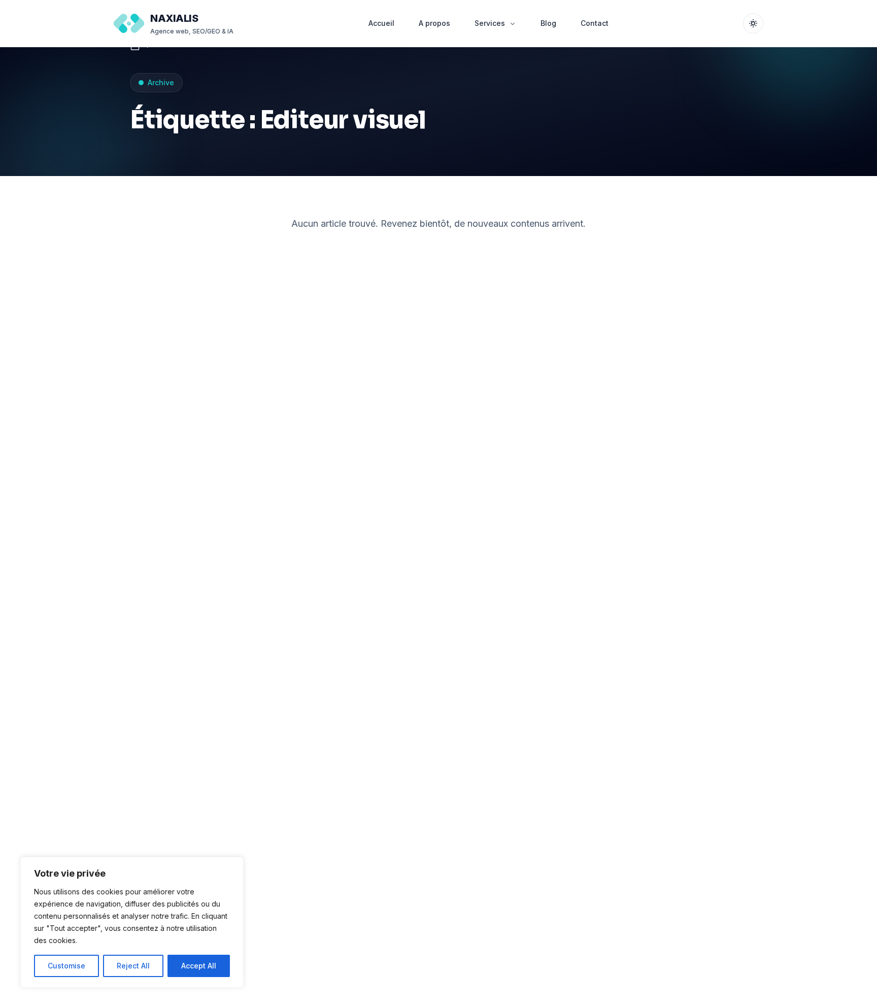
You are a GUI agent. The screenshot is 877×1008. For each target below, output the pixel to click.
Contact (595, 23)
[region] (132, 922)
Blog (548, 23)
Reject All (133, 965)
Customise (66, 965)
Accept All (198, 965)
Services (490, 23)
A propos (434, 23)
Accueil (381, 23)
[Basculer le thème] (753, 23)
